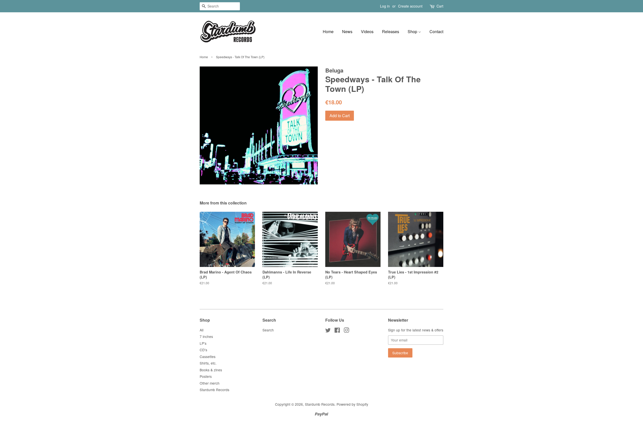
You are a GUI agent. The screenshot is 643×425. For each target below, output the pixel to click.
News (347, 31)
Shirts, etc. (208, 363)
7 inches (206, 336)
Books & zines (211, 369)
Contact (436, 31)
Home (328, 31)
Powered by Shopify (352, 404)
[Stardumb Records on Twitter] (328, 330)
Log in (385, 6)
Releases (390, 31)
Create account (410, 6)
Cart (440, 6)
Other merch (210, 383)
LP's (203, 343)
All (201, 329)
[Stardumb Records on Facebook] (337, 330)
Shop (413, 31)
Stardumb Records (214, 389)
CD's (203, 349)
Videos (367, 31)
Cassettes (208, 356)
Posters (206, 376)
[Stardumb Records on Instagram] (346, 330)
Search (268, 329)
